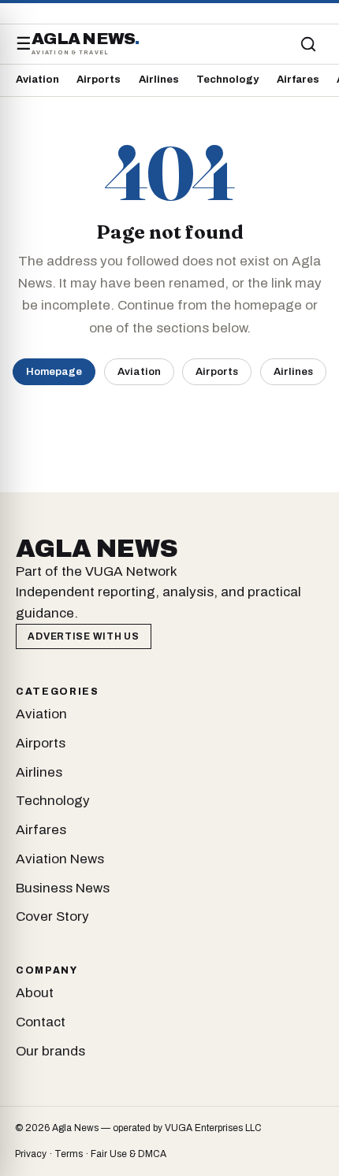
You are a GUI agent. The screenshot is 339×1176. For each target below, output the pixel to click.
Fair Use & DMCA (128, 1153)
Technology (227, 79)
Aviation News (60, 858)
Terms (68, 1153)
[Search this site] (308, 44)
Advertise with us (83, 636)
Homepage (54, 371)
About (35, 992)
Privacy (31, 1153)
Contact (40, 1022)
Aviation (37, 79)
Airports (98, 79)
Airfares (298, 79)
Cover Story (52, 916)
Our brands (50, 1051)
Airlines (159, 79)
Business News (63, 888)
